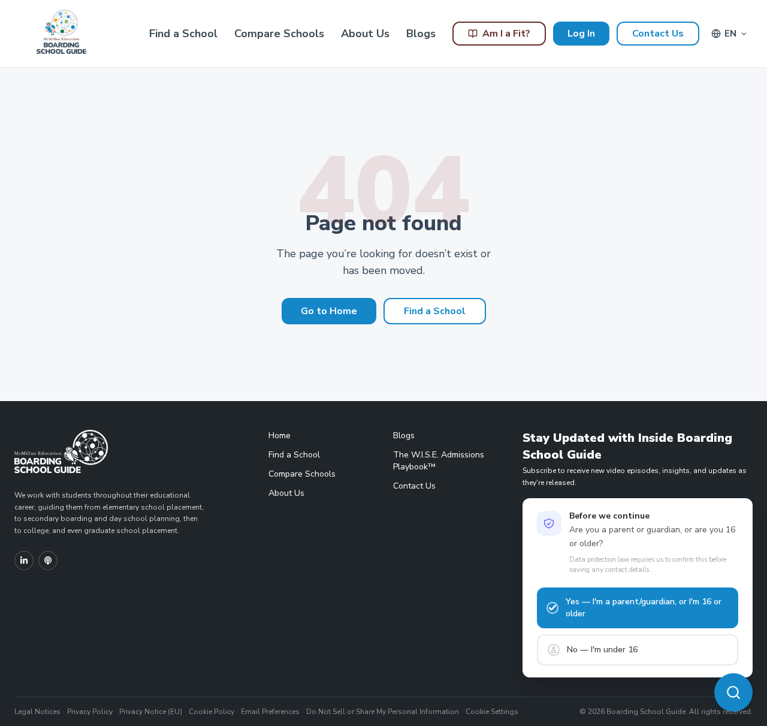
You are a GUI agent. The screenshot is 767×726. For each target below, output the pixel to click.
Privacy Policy (90, 711)
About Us (365, 33)
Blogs (421, 33)
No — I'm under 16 (602, 649)
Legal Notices (37, 711)
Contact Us (658, 33)
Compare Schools (279, 33)
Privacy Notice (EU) (150, 711)
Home (279, 435)
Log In (581, 33)
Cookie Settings (492, 711)
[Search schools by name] (733, 692)
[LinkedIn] (24, 560)
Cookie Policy (211, 711)
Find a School (183, 33)
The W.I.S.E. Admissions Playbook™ (438, 460)
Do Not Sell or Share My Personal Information (382, 711)
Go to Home (329, 311)
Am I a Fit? (506, 33)
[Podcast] (48, 560)
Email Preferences (270, 711)
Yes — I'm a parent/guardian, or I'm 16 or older (643, 607)
